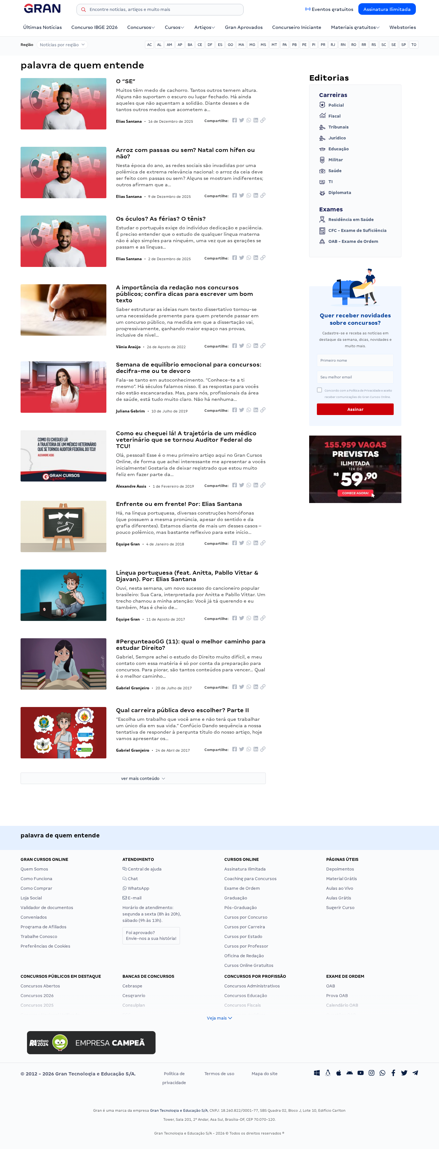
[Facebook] (393, 1073)
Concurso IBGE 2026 (94, 27)
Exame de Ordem (242, 888)
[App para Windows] (317, 1073)
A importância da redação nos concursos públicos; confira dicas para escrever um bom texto (184, 294)
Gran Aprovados (244, 27)
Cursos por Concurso (245, 917)
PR (323, 45)
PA (284, 45)
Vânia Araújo (128, 346)
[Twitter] (404, 1073)
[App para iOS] (339, 1073)
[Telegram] (415, 1073)
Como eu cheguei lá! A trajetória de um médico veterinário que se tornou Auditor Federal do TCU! (186, 439)
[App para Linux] (328, 1073)
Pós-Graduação (240, 907)
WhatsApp (138, 888)
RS (374, 45)
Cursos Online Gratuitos (248, 965)
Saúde (335, 170)
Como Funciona (36, 878)
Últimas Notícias (42, 27)
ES (220, 45)
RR (364, 45)
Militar (335, 159)
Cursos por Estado (243, 936)
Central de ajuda (144, 869)
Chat (132, 878)
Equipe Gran (128, 544)
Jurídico (337, 138)
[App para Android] (349, 1073)
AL (159, 45)
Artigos (202, 27)
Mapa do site (265, 1073)
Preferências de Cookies (45, 946)
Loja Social (31, 898)
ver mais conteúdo (141, 778)
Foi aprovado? (151, 935)
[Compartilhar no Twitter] (241, 120)
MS (263, 45)
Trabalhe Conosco (39, 936)
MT (274, 45)
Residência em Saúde (351, 219)
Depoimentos (340, 869)
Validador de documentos (47, 907)
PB (294, 45)
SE (393, 45)
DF (210, 45)
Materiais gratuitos (353, 27)
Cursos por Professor (246, 946)
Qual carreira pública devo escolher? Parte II (182, 710)
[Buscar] (83, 10)
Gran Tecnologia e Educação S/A (179, 1110)
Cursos (172, 27)
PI (313, 45)
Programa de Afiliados (44, 926)
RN (343, 45)
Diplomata (339, 192)
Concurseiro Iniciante (296, 27)
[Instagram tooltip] (371, 1073)
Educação (338, 148)
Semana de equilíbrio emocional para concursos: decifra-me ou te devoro (188, 367)
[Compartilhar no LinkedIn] (255, 120)
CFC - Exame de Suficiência (357, 230)
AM (169, 45)
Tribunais (338, 127)
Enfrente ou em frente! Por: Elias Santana (179, 503)
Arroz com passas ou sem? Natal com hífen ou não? (185, 153)
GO (230, 45)
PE (304, 45)
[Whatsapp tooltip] (382, 1073)
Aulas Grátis (338, 898)
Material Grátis (341, 878)
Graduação (235, 898)
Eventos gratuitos (332, 9)
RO (353, 45)
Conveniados (34, 917)
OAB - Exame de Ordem (353, 241)
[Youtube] (360, 1073)
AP (180, 45)
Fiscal (334, 116)
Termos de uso (219, 1073)
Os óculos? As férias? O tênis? (161, 218)
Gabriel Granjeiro (132, 688)
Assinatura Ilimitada (387, 9)
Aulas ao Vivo (339, 888)
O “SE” (125, 81)
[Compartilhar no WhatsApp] (248, 120)
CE (200, 45)
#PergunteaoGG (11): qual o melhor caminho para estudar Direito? (190, 644)
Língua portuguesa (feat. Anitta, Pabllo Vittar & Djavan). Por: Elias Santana (187, 575)
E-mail (134, 898)
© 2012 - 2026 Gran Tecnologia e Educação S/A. (78, 1073)
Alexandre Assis (131, 486)
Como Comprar (36, 888)
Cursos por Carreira (244, 926)
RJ (333, 45)
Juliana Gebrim (130, 411)
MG (252, 45)
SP (403, 45)
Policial (336, 105)
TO (413, 45)
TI (330, 181)
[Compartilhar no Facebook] (234, 120)
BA (190, 45)
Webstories (403, 27)
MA (241, 45)
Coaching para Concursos (250, 878)
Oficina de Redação (244, 955)
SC (383, 45)
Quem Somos (34, 869)
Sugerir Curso (340, 907)
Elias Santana (129, 121)
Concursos (139, 27)
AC (149, 45)
